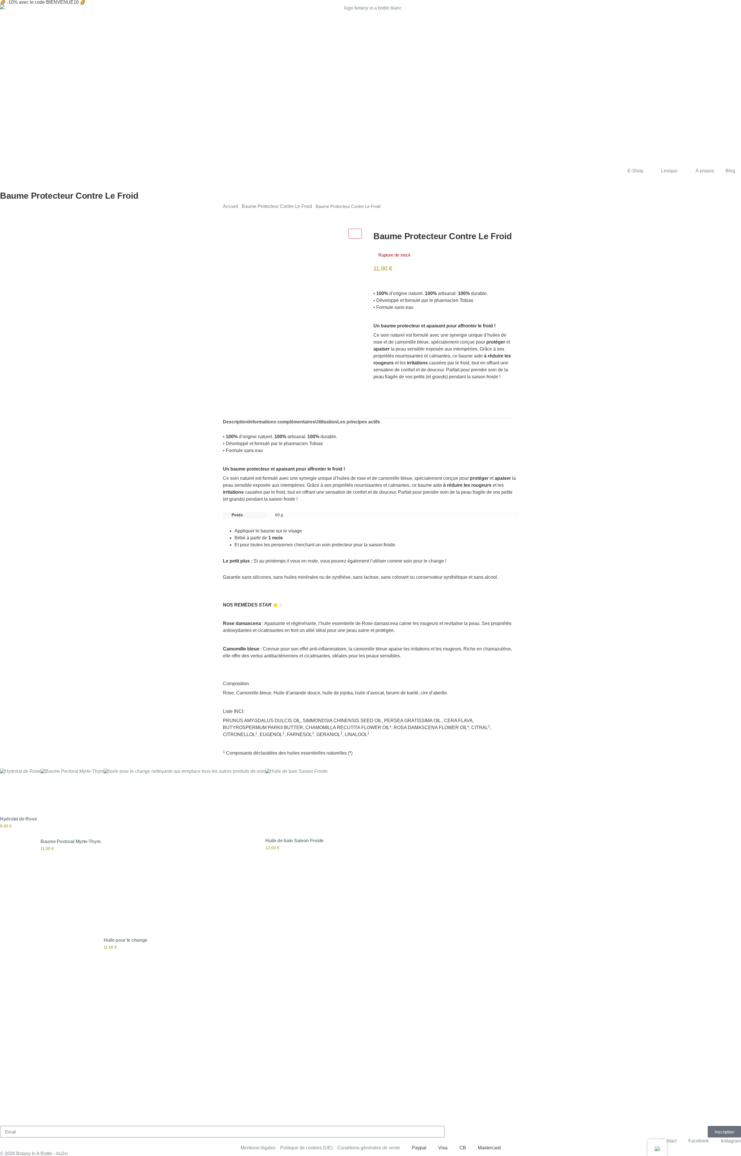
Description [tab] (235, 421)
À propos (705, 170)
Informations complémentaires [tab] (281, 421)
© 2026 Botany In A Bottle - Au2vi (34, 1153)
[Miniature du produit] (355, 234)
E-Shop (635, 170)
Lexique (669, 170)
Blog (730, 170)
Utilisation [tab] (326, 421)
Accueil (230, 206)
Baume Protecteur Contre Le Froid (277, 206)
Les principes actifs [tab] (358, 421)
